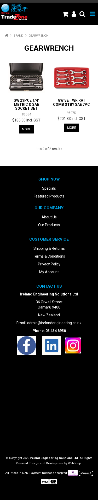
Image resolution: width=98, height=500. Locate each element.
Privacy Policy (49, 264)
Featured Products (49, 196)
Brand (18, 35)
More (26, 129)
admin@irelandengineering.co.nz (54, 323)
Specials (49, 188)
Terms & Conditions (49, 256)
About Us (49, 217)
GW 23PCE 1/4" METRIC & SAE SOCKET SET (26, 104)
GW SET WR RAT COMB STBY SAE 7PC (71, 102)
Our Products (49, 225)
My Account (49, 272)
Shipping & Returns (49, 248)
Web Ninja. (75, 463)
